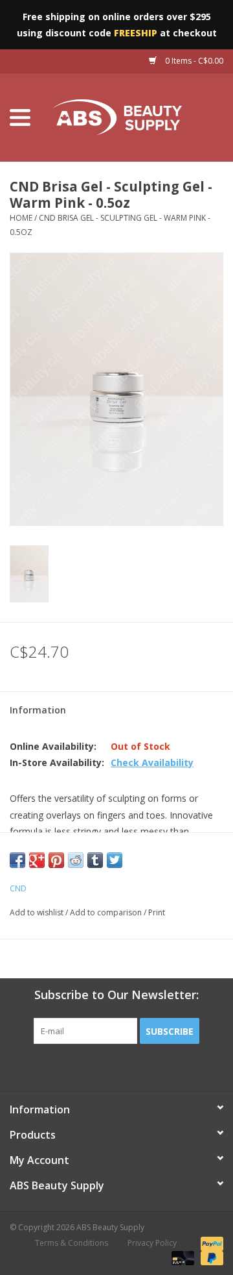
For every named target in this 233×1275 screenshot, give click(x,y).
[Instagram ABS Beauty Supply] (151, 1070)
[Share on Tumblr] (95, 860)
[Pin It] (56, 860)
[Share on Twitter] (114, 860)
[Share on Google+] (37, 860)
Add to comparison (107, 912)
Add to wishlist (36, 912)
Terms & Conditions (71, 1242)
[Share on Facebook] (17, 860)
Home (21, 217)
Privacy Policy (152, 1242)
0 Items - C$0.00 (193, 60)
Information (38, 710)
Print (156, 912)
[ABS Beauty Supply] (136, 116)
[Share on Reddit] (75, 860)
